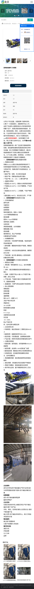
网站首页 (14, 23)
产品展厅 (20, 23)
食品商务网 (11, 587)
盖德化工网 (5, 587)
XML (27, 585)
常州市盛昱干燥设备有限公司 (19, 585)
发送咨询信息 (18, 85)
